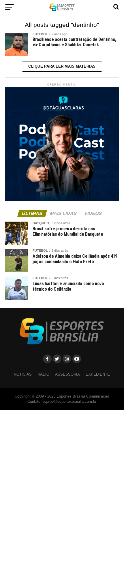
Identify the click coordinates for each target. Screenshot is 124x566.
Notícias (23, 374)
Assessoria (67, 374)
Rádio (43, 374)
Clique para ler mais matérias (61, 66)
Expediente (98, 374)
